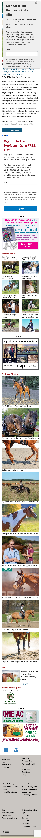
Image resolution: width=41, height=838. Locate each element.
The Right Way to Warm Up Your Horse (16, 406)
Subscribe (5, 767)
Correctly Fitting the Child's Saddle (15, 630)
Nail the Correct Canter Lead (12, 470)
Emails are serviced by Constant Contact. (18, 201)
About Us (25, 824)
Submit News (27, 784)
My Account (6, 759)
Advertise (25, 815)
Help (3, 810)
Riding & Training (28, 761)
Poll (3, 667)
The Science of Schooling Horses (8, 277)
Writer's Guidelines (29, 789)
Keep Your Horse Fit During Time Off (29, 258)
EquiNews (26, 772)
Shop (3, 762)
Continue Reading (12, 130)
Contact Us (26, 821)
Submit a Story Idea (29, 787)
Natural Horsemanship (17, 72)
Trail (28, 72)
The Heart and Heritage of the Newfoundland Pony (21, 438)
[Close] (36, 2)
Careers (25, 818)
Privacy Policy (7, 815)
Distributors (6, 765)
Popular (25, 767)
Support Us (26, 792)
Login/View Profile (29, 826)
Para (32, 72)
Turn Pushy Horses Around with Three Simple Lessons (9, 298)
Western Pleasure (28, 69)
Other (13, 69)
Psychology (20, 74)
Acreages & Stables (29, 764)
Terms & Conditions (9, 818)
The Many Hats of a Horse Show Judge (29, 277)
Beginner (6, 74)
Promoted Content (29, 769)
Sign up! (20, 208)
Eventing (6, 69)
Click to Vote (25, 684)
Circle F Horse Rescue (10, 690)
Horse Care (26, 759)
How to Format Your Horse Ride (29, 297)
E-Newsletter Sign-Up (10, 784)
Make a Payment (8, 813)
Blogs (24, 775)
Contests (5, 789)
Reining (18, 69)
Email (6, 182)
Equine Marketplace (9, 792)
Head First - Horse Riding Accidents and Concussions (9, 259)
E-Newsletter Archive (10, 787)
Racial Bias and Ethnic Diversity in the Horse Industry (30, 317)
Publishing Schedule (30, 795)
